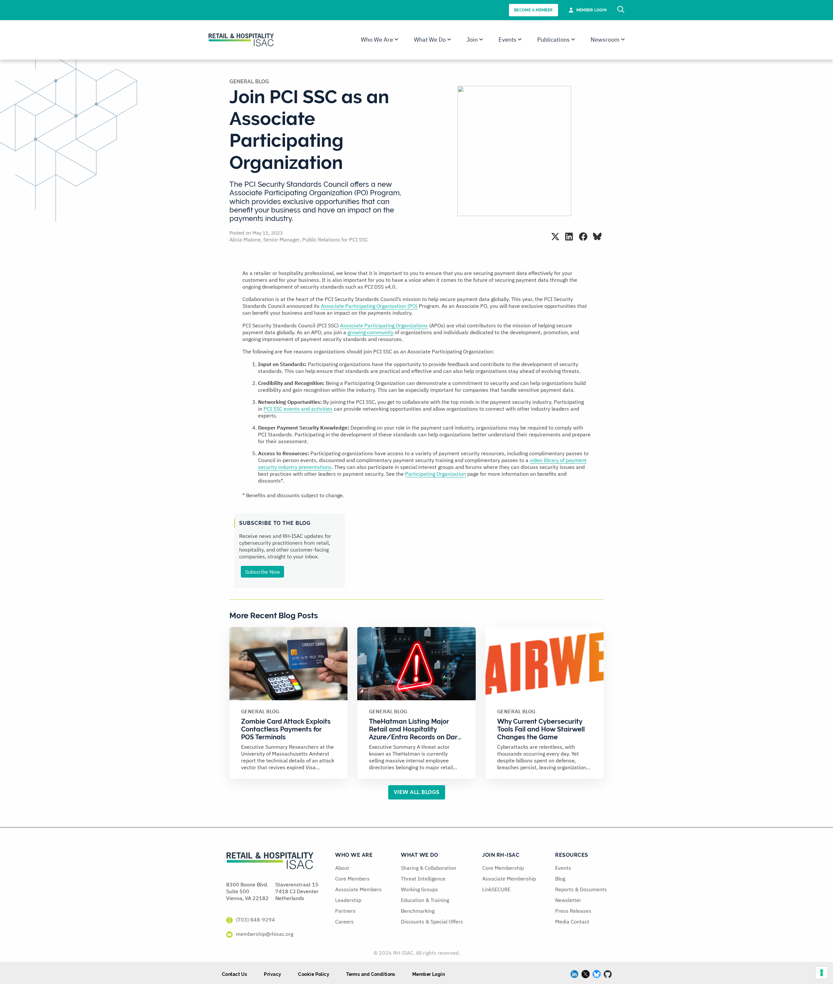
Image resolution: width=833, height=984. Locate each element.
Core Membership (503, 868)
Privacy (272, 974)
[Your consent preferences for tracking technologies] (821, 972)
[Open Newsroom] (623, 39)
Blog (560, 878)
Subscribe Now (262, 571)
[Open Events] (520, 39)
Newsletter (568, 900)
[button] (555, 236)
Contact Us (234, 974)
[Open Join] (481, 39)
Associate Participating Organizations (384, 325)
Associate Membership (509, 878)
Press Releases (573, 911)
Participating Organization (435, 474)
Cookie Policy (313, 974)
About (342, 868)
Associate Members (358, 889)
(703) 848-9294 (255, 919)
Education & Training (425, 900)
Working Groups (419, 889)
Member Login (428, 974)
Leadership (348, 900)
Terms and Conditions (370, 974)
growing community (370, 332)
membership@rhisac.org (264, 934)
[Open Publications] (573, 39)
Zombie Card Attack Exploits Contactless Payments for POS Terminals (286, 729)
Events (563, 868)
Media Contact (572, 921)
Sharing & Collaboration (428, 868)
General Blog (249, 81)
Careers (344, 921)
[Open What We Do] (449, 39)
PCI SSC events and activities (298, 408)
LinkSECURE (496, 889)
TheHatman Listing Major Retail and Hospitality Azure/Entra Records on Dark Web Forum (415, 733)
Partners (345, 911)
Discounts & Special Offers (432, 921)
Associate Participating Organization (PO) (369, 306)
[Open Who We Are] (396, 39)
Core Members (352, 878)
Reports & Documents (581, 889)
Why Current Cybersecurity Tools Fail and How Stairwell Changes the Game (541, 729)
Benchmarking (417, 911)
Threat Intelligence (423, 878)
